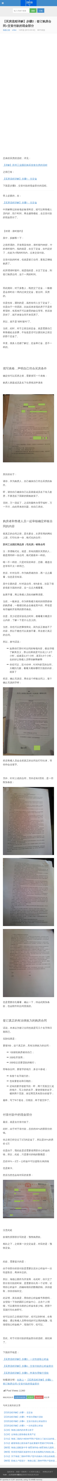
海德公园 (6, 30)
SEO (26, 1474)
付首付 (30, 1397)
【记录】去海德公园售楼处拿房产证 (19, 1434)
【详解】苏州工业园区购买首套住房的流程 (25, 165)
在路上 (28, 3)
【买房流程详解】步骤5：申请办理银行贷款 (26, 1372)
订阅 (41, 10)
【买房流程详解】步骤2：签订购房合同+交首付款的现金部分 (27, 23)
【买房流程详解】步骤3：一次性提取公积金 (26, 1359)
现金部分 (39, 1397)
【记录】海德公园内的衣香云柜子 (18, 1429)
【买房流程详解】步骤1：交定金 (20, 178)
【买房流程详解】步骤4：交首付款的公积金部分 (28, 1366)
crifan (14, 30)
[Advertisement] (28, 63)
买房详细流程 (20, 1397)
